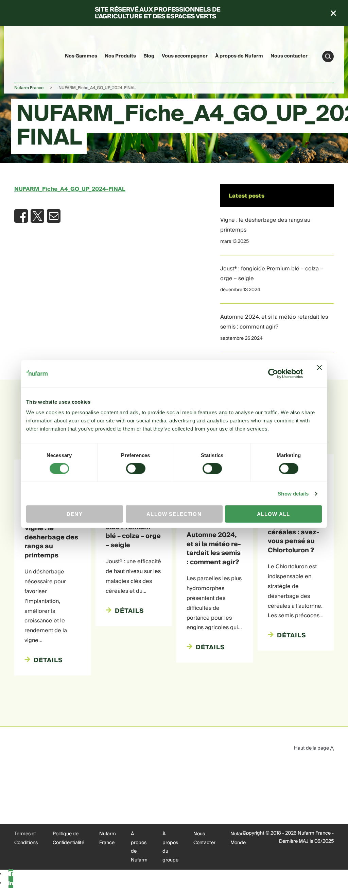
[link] (27, 55)
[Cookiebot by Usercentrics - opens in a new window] (273, 373)
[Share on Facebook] (21, 216)
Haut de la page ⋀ (314, 748)
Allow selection (173, 514)
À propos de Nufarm (239, 56)
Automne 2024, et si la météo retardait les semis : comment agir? (274, 322)
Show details (293, 493)
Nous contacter (289, 56)
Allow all (273, 514)
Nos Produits (120, 56)
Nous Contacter (204, 838)
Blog (148, 56)
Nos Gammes (81, 56)
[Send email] (53, 216)
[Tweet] (37, 216)
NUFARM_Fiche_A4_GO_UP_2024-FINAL (69, 189)
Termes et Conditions (26, 838)
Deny (74, 514)
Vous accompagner (185, 56)
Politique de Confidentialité (68, 838)
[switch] (135, 468)
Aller (328, 56)
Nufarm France (29, 87)
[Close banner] (319, 373)
